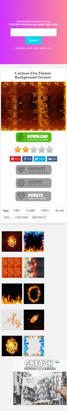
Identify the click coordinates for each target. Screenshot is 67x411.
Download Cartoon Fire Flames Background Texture (33, 137)
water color (33, 48)
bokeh (43, 48)
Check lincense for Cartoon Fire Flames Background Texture (33, 183)
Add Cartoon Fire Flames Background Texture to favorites (33, 170)
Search (33, 40)
